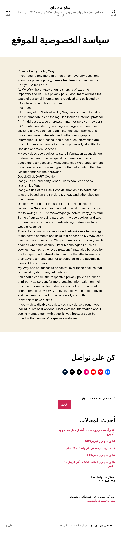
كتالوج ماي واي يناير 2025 (101, 455)
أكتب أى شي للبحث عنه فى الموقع (98, 398)
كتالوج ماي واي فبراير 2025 (100, 441)
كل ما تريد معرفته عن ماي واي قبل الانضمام (90, 448)
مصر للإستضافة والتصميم (101, 500)
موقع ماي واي (60, 7)
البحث (64, 404)
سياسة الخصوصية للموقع (73, 525)
